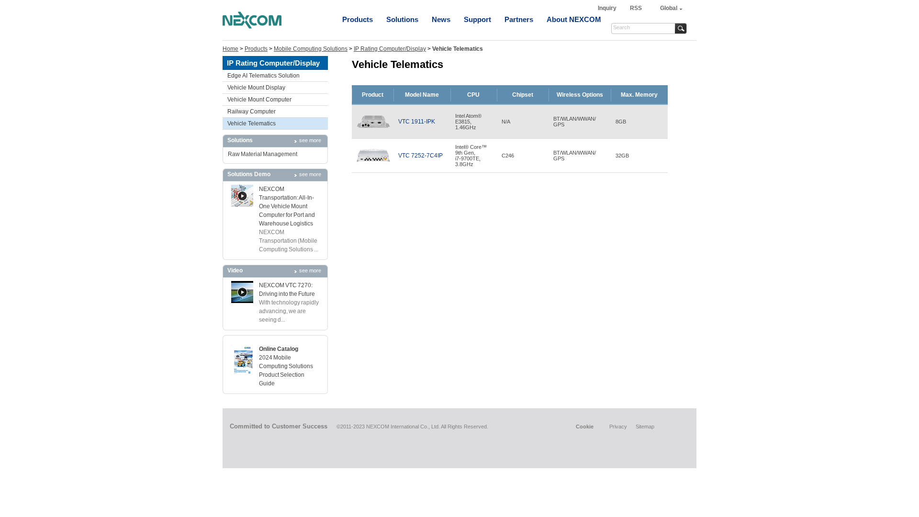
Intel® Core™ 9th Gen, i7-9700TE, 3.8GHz (471, 155)
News (441, 19)
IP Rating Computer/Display (390, 48)
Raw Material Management (262, 154)
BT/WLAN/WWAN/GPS (574, 121)
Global (668, 8)
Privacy (618, 426)
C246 (508, 155)
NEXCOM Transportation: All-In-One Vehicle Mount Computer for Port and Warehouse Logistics (287, 206)
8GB (621, 121)
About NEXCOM (574, 19)
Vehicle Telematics (251, 123)
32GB (622, 155)
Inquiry (608, 8)
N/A (506, 121)
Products (357, 19)
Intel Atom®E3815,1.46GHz (468, 121)
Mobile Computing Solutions (310, 48)
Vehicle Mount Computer (259, 99)
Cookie (585, 426)
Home (230, 48)
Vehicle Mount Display (256, 87)
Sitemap (645, 426)
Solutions (402, 19)
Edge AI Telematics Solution (263, 75)
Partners (518, 19)
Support (477, 19)
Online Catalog (278, 349)
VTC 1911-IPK (416, 121)
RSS (636, 8)
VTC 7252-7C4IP (420, 155)
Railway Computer (251, 111)
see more (310, 140)
